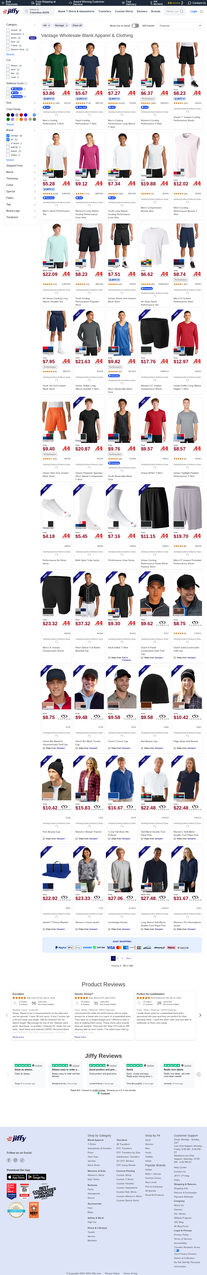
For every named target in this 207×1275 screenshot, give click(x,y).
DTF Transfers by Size (128, 1152)
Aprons (91, 1236)
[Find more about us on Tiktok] (22, 1160)
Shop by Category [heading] (99, 1135)
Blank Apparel (96, 1140)
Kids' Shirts (93, 1179)
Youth (148, 1152)
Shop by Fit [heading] (152, 1135)
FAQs (177, 1180)
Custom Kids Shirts (126, 1192)
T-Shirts (92, 1144)
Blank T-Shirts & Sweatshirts (76, 11)
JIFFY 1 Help (182, 1175)
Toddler (149, 1156)
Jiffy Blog (179, 1222)
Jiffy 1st (49, 98)
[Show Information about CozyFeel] (25, 83)
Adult (148, 1140)
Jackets (92, 1161)
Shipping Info (181, 1188)
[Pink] (25, 119)
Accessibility (180, 1243)
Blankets (92, 1240)
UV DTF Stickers (125, 1161)
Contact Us (180, 1171)
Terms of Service (183, 1239)
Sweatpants (94, 1193)
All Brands (150, 1190)
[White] (30, 115)
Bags (90, 1212)
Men (147, 1148)
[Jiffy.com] (11, 11)
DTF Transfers (124, 1148)
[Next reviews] (200, 1016)
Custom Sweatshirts (127, 1187)
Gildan (148, 1169)
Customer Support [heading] (186, 1135)
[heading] (121, 497)
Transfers (104, 11)
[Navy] (12, 115)
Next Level (151, 1182)
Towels (91, 1232)
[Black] (8, 115)
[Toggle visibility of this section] (35, 24)
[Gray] (17, 115)
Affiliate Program (183, 1218)
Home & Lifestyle (97, 1228)
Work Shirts (94, 1165)
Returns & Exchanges (185, 1192)
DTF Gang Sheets (126, 1165)
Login (193, 11)
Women (149, 1144)
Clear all (77, 25)
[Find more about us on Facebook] (9, 1160)
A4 (45, 25)
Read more (18, 1037)
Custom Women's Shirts (129, 1196)
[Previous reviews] (6, 1016)
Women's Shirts (96, 1175)
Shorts (91, 1198)
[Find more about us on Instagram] (15, 1160)
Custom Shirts (124, 11)
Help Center (180, 1167)
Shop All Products (154, 1195)
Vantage (59, 25)
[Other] (30, 119)
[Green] (8, 119)
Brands (155, 11)
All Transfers (123, 1144)
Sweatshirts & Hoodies (99, 1148)
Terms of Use (130, 1273)
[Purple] (12, 119)
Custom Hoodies (125, 1183)
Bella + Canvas (153, 1174)
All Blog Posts (181, 1226)
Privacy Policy (181, 1234)
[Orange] (21, 119)
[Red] (21, 115)
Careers (178, 1209)
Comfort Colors (153, 1178)
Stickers (142, 11)
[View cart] (201, 11)
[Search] (181, 11)
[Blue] (34, 115)
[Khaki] (34, 119)
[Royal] (25, 115)
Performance (148, 99)
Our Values (180, 1213)
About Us (179, 1205)
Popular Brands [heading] (155, 1165)
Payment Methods (183, 1196)
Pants (91, 1189)
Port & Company (126, 659)
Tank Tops (93, 1156)
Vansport (159, 658)
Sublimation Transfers (128, 1156)
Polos (90, 1152)
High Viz (92, 1222)
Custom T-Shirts (125, 1179)
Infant (148, 1161)
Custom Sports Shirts (127, 1200)
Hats (90, 1208)
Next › (128, 958)
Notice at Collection (184, 1258)
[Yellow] (17, 119)
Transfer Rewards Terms (187, 1247)
